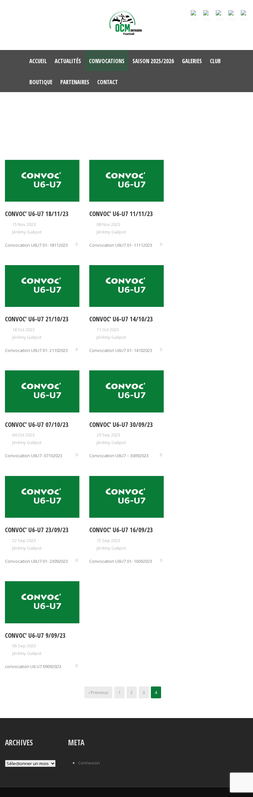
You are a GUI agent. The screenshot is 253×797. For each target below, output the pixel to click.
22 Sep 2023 (24, 540)
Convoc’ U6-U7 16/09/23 (121, 530)
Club (215, 61)
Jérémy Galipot (27, 232)
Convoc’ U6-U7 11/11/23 (121, 214)
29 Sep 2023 (108, 435)
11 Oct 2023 (108, 330)
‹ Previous (98, 692)
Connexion (89, 763)
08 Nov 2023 (108, 224)
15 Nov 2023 (24, 224)
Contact (107, 82)
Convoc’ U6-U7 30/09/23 (121, 424)
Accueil (38, 61)
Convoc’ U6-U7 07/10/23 (37, 424)
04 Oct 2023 (23, 435)
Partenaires (74, 82)
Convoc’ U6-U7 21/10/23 (37, 319)
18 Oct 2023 (23, 330)
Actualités (68, 61)
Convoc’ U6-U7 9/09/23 (35, 635)
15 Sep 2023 (108, 540)
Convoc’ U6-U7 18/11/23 (37, 214)
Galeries (192, 61)
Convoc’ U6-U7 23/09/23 (37, 530)
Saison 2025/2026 (153, 61)
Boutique (40, 82)
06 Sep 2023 (24, 646)
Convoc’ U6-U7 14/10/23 (121, 319)
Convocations (107, 61)
